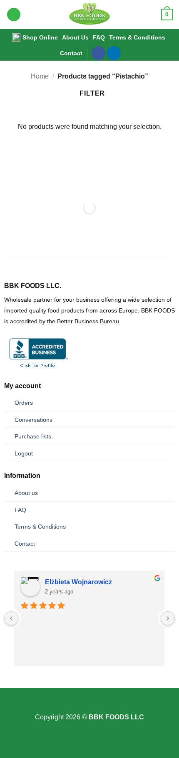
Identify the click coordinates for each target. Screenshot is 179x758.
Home (40, 76)
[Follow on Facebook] (98, 53)
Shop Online (40, 37)
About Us (75, 37)
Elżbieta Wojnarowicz (78, 582)
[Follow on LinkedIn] (114, 53)
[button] (13, 15)
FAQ (99, 37)
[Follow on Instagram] (89, 706)
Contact (71, 53)
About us (26, 493)
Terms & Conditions (137, 37)
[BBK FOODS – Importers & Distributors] (90, 14)
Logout (24, 453)
